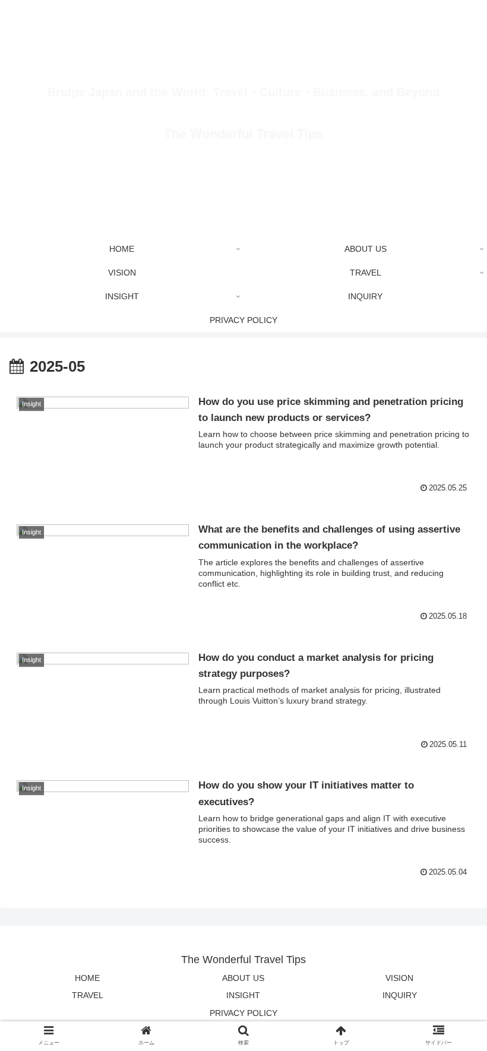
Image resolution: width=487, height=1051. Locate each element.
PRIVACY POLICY (243, 1013)
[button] (450, 973)
